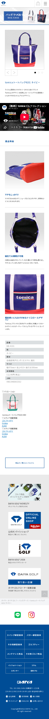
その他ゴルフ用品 (34, 653)
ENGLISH (25, 701)
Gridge (5, 423)
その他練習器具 (15, 644)
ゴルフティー (34, 644)
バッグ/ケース (24, 14)
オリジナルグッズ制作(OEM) (18, 504)
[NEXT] (14, 73)
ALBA (4, 426)
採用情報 (25, 696)
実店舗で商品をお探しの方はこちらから (22, 589)
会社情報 (12, 696)
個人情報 (36, 696)
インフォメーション (15, 665)
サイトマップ (13, 701)
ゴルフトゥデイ (7, 420)
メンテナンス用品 (15, 653)
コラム (33, 665)
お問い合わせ (38, 701)
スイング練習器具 (15, 635)
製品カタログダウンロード (17, 561)
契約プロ (34, 671)
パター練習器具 (34, 635)
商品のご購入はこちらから (24, 463)
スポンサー (15, 671)
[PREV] (8, 73)
